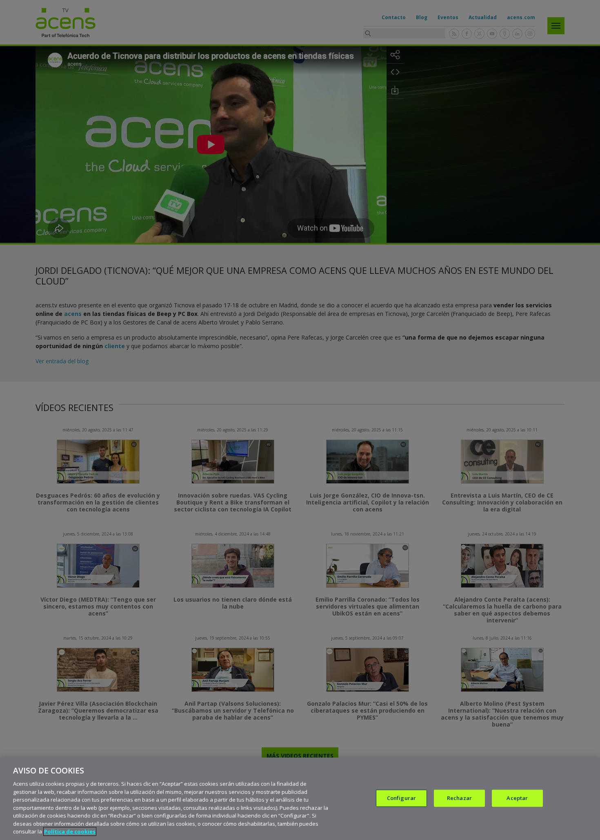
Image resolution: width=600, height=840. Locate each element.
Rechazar (459, 798)
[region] (300, 799)
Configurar (401, 798)
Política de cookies (70, 831)
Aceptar (517, 798)
